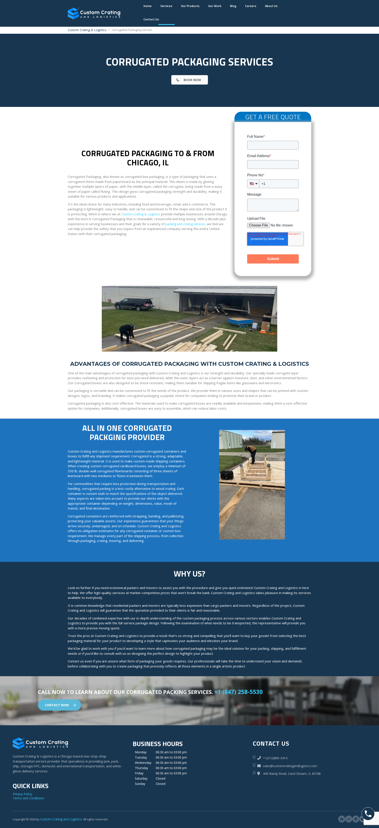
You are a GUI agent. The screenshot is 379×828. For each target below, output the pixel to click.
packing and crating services (185, 224)
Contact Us (151, 19)
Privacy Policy (22, 794)
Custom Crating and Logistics (61, 819)
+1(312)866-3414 (275, 758)
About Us (271, 6)
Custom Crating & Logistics (140, 214)
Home (147, 6)
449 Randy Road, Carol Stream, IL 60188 (291, 773)
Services (166, 6)
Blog (233, 6)
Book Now (192, 80)
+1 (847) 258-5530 (238, 692)
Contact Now (57, 705)
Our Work (214, 6)
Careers (250, 6)
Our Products (190, 6)
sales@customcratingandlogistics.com (290, 766)
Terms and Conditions (28, 798)
